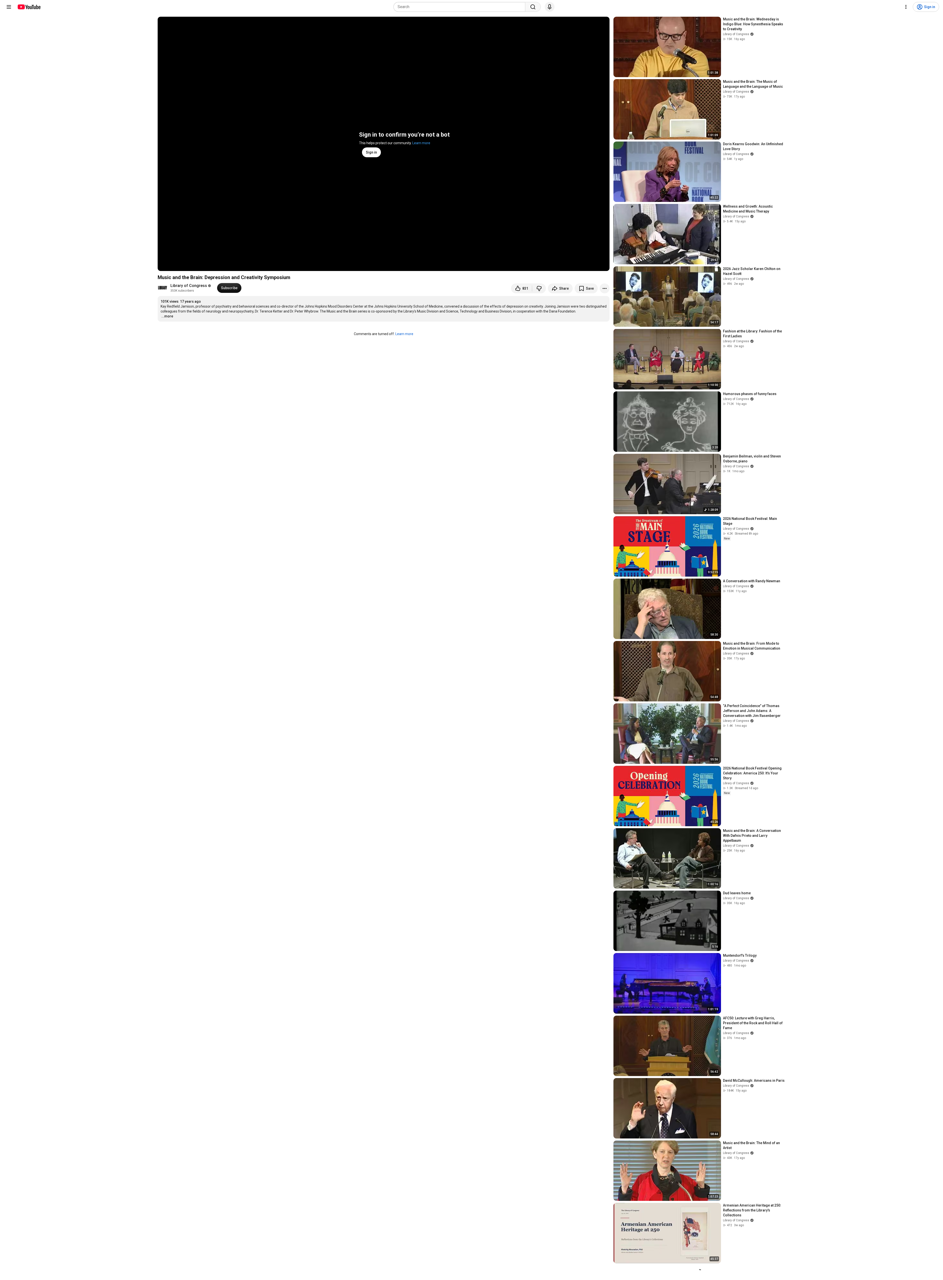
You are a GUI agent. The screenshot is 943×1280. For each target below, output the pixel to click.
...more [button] (167, 316)
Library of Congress (188, 285)
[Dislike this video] (539, 288)
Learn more (421, 143)
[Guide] (9, 7)
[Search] (533, 7)
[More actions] (605, 288)
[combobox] (461, 7)
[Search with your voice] (550, 7)
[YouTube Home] (29, 7)
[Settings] (906, 7)
